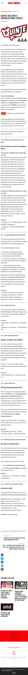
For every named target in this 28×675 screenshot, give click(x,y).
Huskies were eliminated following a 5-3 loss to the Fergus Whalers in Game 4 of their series (21, 595)
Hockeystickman (13, 531)
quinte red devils (22, 531)
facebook (15, 633)
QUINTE (14, 651)
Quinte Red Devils (7, 11)
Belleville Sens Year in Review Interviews (5, 614)
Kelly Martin (4, 21)
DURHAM (14, 654)
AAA (4, 531)
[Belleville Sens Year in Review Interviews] (7, 606)
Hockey (2, 11)
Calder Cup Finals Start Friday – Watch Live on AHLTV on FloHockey (6, 594)
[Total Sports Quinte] (14, 3)
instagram (15, 638)
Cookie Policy (8, 670)
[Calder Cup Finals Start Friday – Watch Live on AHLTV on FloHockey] (7, 584)
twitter (15, 636)
